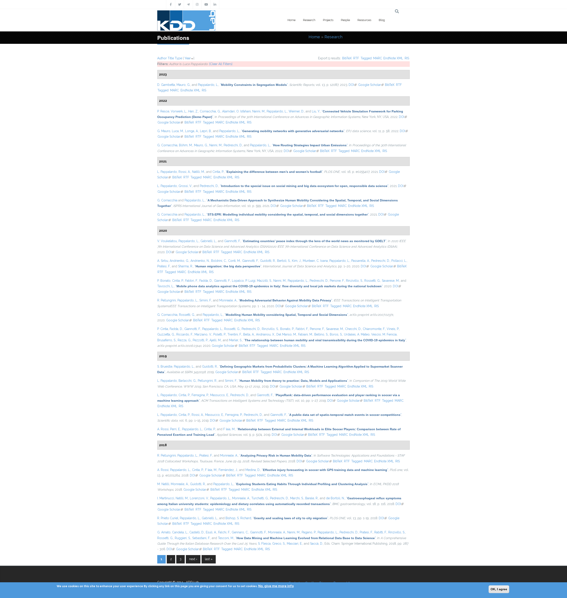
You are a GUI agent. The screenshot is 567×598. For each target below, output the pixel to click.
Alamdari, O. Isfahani (236, 111)
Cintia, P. (218, 172)
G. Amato (164, 532)
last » (208, 559)
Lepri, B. (206, 131)
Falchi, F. (224, 532)
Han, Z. (193, 111)
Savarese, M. (390, 280)
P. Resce (163, 111)
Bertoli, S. (283, 260)
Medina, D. (252, 470)
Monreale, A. (228, 300)
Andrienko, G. (179, 260)
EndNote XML (393, 58)
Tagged (366, 58)
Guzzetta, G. (166, 334)
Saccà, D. (316, 543)
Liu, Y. (316, 111)
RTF (356, 58)
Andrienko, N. (200, 260)
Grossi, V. (185, 186)
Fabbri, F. (191, 280)
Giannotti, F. (232, 241)
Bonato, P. (287, 329)
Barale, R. (311, 498)
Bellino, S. (321, 334)
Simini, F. (205, 300)
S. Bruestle (164, 366)
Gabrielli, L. (208, 241)
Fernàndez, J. (228, 470)
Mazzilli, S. (264, 280)
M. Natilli (163, 484)
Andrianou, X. (265, 334)
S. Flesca (264, 543)
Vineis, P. (393, 329)
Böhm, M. (185, 145)
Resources (364, 20)
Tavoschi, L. (165, 286)
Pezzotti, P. (200, 340)
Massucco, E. (219, 395)
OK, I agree (499, 589)
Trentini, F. (234, 334)
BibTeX (347, 58)
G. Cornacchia (167, 145)
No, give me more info (276, 586)
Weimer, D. (296, 111)
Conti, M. (234, 260)
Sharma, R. (185, 266)
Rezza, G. (184, 340)
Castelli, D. (196, 532)
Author (162, 58)
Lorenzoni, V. (199, 498)
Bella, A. (248, 334)
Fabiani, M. (305, 334)
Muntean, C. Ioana (315, 260)
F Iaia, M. (229, 429)
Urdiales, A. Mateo (357, 334)
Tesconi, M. (226, 538)
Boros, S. (336, 334)
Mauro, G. (183, 85)
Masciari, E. (294, 543)
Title (171, 58)
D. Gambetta (166, 85)
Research (309, 20)
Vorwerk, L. (179, 111)
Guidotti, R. (268, 260)
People (345, 20)
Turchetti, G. (259, 498)
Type (178, 58)
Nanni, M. (258, 111)
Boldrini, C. (219, 260)
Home (291, 20)
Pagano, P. (309, 532)
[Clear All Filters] (220, 64)
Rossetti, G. (372, 280)
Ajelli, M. (215, 340)
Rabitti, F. (380, 532)
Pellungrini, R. (207, 380)
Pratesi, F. (163, 266)
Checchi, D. (353, 329)
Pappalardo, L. (208, 85)
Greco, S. (278, 543)
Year (187, 58)
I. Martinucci (165, 498)
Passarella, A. (360, 260)
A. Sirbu (162, 260)
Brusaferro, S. (166, 340)
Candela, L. (180, 532)
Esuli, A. (211, 532)
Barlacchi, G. (187, 380)
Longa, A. (191, 131)
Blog (382, 20)
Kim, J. (296, 260)
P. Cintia (162, 329)
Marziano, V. (203, 334)
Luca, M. (178, 131)
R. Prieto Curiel (167, 518)
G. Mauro (163, 131)
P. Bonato (164, 280)
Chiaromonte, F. (374, 329)
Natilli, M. (198, 172)
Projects (328, 20)
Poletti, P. (219, 334)
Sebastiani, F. (201, 538)
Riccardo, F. (184, 334)
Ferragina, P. (200, 395)
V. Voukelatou (167, 241)
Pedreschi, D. (233, 145)
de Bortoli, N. (335, 498)
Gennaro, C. (240, 532)
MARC (377, 58)
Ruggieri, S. (183, 538)
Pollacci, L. (399, 260)
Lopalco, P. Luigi (243, 280)
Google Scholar (371, 85)
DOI (353, 85)
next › (193, 559)
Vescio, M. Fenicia (384, 334)
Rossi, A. (184, 172)
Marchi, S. (297, 498)
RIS (407, 58)
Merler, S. (235, 340)
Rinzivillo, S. (354, 280)
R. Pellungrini (166, 300)
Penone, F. (337, 280)
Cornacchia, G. (210, 111)
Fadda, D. (205, 280)
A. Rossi (163, 429)
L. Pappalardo (167, 172)
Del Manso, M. (286, 334)
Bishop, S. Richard (238, 518)
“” (254, 85)
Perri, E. (175, 429)
